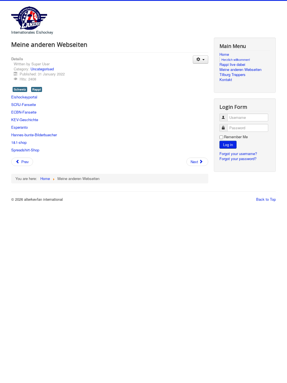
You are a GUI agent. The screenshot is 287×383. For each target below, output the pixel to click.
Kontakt (225, 79)
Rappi (36, 89)
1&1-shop (19, 142)
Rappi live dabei (232, 64)
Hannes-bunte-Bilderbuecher (34, 134)
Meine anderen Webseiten (240, 69)
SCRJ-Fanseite (23, 104)
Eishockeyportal (24, 97)
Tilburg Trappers (232, 74)
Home (224, 54)
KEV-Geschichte (24, 119)
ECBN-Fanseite (23, 112)
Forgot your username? (238, 153)
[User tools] (200, 60)
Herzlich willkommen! (235, 59)
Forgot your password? (237, 158)
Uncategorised (42, 68)
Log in (228, 144)
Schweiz (20, 89)
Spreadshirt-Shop (25, 150)
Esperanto (19, 127)
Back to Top (266, 199)
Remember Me (236, 136)
